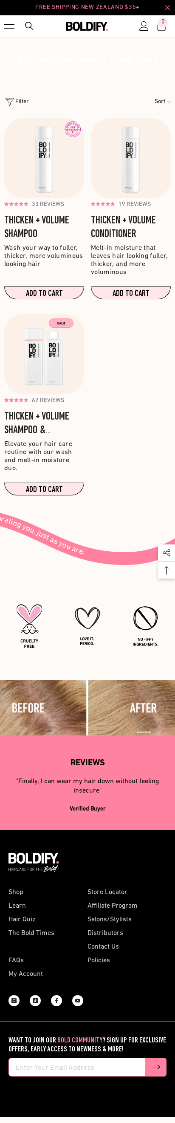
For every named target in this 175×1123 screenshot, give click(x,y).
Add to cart (44, 293)
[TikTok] (35, 1000)
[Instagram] (14, 1000)
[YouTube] (77, 1000)
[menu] (9, 26)
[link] (29, 626)
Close (167, 8)
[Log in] (142, 26)
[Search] (27, 26)
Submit (156, 1067)
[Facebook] (56, 1000)
